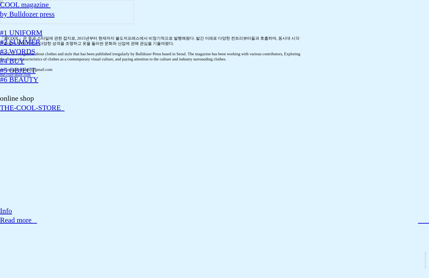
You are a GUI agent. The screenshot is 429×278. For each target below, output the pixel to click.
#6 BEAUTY (19, 79)
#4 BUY (12, 61)
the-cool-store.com (15, 75)
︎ (426, 220)
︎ (420, 220)
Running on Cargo (425, 260)
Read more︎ (18, 220)
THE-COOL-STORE (32, 108)
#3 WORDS (17, 51)
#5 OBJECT (18, 70)
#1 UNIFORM (21, 33)
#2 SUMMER (20, 42)
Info (6, 211)
